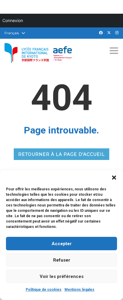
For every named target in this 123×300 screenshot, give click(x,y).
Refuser (61, 260)
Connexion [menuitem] (12, 20)
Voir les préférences (62, 276)
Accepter (62, 243)
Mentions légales (79, 289)
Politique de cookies (43, 289)
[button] (114, 178)
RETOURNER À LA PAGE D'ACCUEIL (61, 154)
